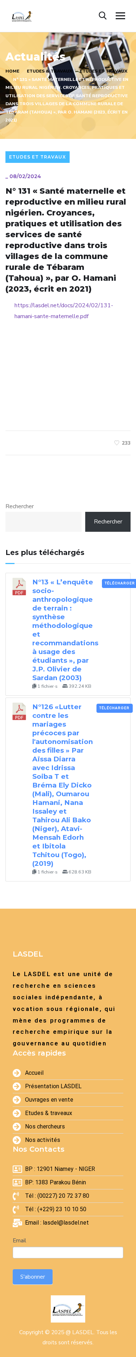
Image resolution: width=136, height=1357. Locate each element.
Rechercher (19, 506)
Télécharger (114, 708)
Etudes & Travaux (49, 71)
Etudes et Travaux (103, 71)
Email (19, 1240)
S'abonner (32, 1276)
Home (12, 71)
